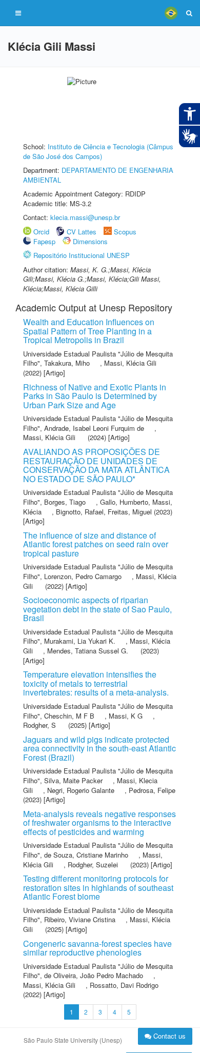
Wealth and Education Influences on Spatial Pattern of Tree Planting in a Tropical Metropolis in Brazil (88, 331)
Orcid (41, 231)
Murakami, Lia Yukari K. (79, 641)
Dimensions (90, 241)
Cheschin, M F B (69, 716)
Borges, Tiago (65, 502)
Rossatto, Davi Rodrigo (124, 985)
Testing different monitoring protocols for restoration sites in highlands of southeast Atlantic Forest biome (98, 887)
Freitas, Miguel (130, 511)
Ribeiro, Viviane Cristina (79, 919)
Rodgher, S (39, 725)
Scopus (125, 231)
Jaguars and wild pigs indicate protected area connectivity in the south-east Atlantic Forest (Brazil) (99, 748)
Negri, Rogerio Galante (80, 790)
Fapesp (44, 241)
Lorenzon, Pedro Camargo (83, 576)
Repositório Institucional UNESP (81, 255)
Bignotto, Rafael (80, 511)
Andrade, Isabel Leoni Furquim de (94, 428)
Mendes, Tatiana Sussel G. (87, 650)
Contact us (168, 1036)
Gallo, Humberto (124, 502)
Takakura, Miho (67, 363)
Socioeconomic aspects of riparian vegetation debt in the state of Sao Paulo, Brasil (97, 609)
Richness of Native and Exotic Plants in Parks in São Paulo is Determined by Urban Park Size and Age (94, 396)
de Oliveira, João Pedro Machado (93, 975)
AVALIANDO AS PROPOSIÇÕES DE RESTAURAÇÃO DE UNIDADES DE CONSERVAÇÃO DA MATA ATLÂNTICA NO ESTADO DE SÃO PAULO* (96, 465)
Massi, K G (126, 716)
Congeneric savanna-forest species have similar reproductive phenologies (97, 948)
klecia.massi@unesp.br (85, 217)
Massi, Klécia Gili (130, 363)
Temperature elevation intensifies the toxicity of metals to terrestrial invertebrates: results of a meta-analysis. (96, 683)
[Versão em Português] (170, 13)
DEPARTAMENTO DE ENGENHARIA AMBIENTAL (98, 175)
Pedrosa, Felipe (152, 790)
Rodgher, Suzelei (93, 864)
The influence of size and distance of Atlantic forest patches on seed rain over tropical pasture (95, 544)
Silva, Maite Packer (73, 780)
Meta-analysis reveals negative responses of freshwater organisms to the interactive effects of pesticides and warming (99, 823)
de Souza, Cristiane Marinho (86, 855)
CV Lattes (81, 231)
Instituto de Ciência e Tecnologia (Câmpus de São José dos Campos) (98, 151)
